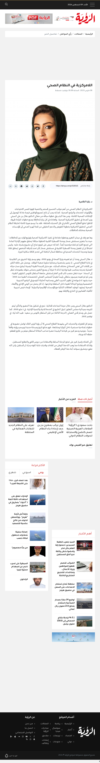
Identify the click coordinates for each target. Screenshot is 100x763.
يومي (41, 472)
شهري (12, 472)
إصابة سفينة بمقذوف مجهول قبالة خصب (19, 535)
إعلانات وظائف (45, 742)
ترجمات (56, 735)
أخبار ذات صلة (85, 399)
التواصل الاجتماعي (24, 732)
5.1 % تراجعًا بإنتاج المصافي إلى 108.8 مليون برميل (66, 621)
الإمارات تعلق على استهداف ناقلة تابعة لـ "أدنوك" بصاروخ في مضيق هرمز (18, 500)
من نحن (29, 723)
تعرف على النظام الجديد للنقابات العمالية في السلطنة (21, 428)
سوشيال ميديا (56, 730)
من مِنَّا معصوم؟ (20, 547)
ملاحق (45, 735)
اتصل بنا (29, 728)
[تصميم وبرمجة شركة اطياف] (11, 756)
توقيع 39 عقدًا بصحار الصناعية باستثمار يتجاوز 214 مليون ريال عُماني (65, 604)
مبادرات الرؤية (45, 730)
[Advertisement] (47, 58)
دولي (69, 741)
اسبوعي (26, 472)
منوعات (56, 741)
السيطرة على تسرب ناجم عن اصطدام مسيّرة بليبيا (19, 566)
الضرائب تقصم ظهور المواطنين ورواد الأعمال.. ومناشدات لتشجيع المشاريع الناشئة (66, 569)
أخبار (70, 729)
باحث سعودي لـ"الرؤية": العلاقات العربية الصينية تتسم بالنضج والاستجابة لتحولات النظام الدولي (79, 430)
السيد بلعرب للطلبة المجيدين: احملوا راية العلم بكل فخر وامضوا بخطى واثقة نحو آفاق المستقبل (65, 548)
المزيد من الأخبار (67, 399)
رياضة (57, 723)
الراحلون (24, 579)
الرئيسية (89, 34)
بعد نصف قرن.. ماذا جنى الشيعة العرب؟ (18, 482)
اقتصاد (68, 735)
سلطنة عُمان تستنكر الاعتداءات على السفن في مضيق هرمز (65, 587)
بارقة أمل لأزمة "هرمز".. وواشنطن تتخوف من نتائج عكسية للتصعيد (19, 518)
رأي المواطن (65, 34)
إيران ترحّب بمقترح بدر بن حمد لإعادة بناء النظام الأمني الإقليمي (50, 428)
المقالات (78, 34)
